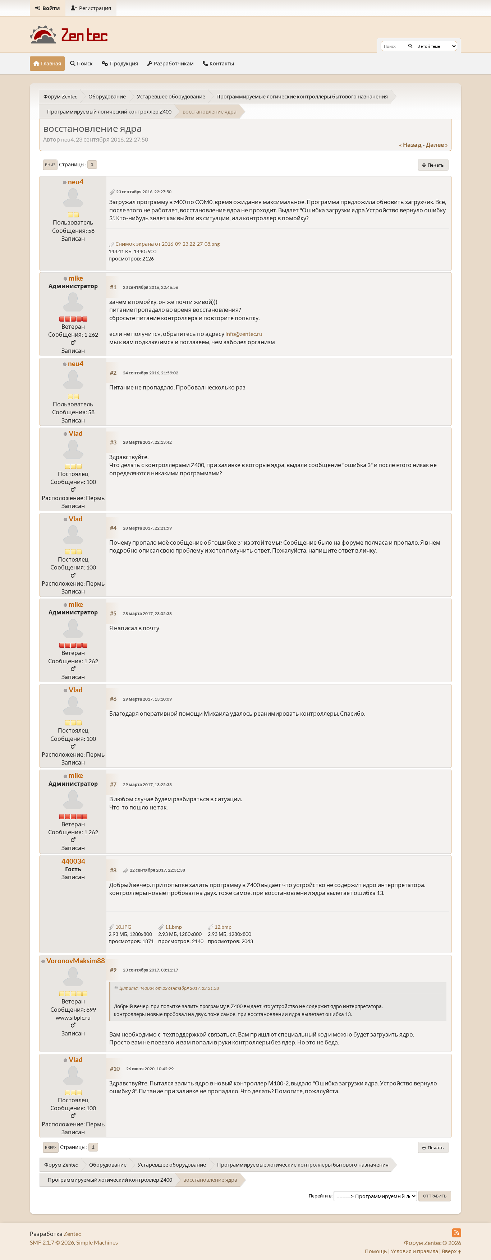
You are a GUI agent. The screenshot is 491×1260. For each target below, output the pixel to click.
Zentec (72, 1233)
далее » (437, 144)
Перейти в (320, 1196)
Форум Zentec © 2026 (432, 1242)
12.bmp (222, 927)
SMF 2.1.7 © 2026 (52, 1242)
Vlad (76, 433)
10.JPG (122, 927)
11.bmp (173, 927)
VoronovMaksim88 (75, 960)
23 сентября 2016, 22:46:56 (150, 287)
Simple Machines (97, 1242)
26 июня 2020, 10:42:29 (150, 1068)
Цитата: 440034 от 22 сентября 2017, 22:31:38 (169, 988)
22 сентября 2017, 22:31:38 (157, 870)
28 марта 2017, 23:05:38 (147, 613)
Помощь (376, 1251)
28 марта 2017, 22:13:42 (147, 442)
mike (76, 278)
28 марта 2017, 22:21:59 (147, 528)
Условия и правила (414, 1251)
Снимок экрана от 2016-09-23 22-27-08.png (167, 244)
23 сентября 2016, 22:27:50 (143, 191)
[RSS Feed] (456, 1232)
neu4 (75, 181)
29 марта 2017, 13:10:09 (147, 699)
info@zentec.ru (243, 333)
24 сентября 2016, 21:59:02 (150, 372)
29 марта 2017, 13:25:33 (147, 784)
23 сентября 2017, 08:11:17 (150, 970)
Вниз (50, 165)
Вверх (50, 1147)
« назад (410, 144)
